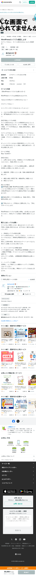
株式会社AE (10, 284)
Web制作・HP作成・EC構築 (14, 36)
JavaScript (19, 84)
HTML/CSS (12, 84)
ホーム (2, 36)
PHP (25, 84)
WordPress (12, 80)
